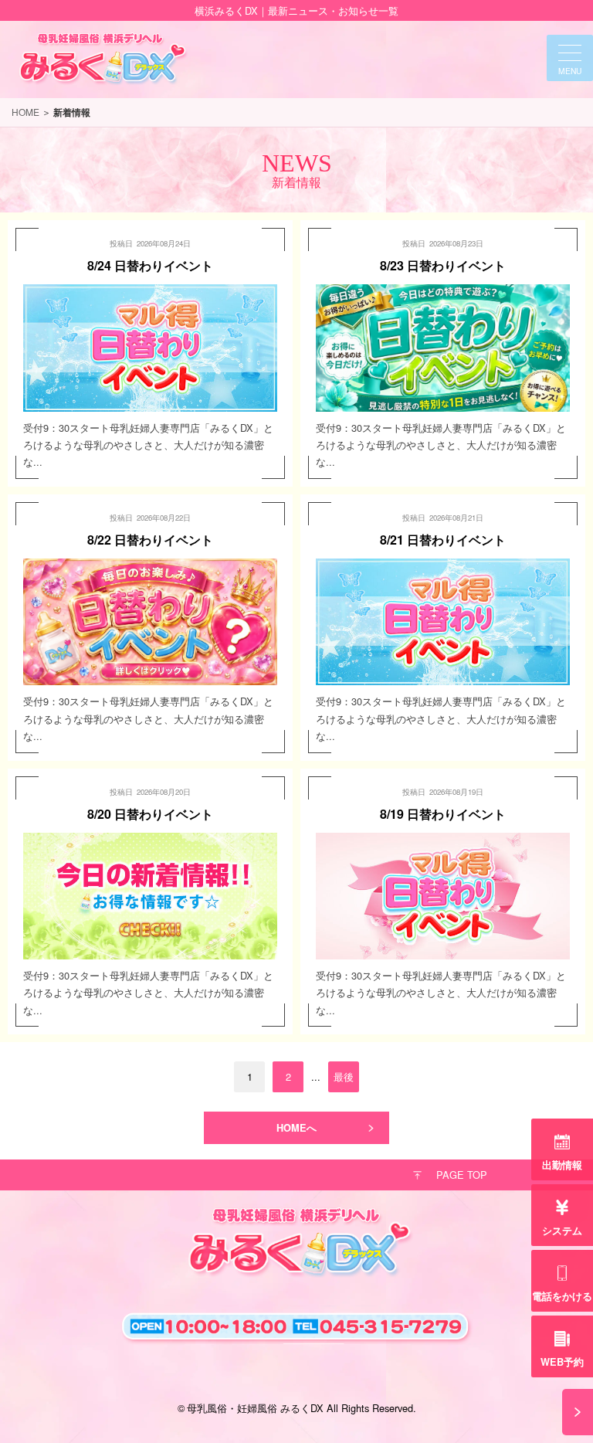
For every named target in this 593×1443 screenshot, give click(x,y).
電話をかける (562, 1296)
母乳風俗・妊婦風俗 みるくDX (255, 1408)
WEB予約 (562, 1362)
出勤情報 (562, 1165)
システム (562, 1231)
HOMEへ (296, 1128)
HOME (25, 111)
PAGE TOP (461, 1174)
